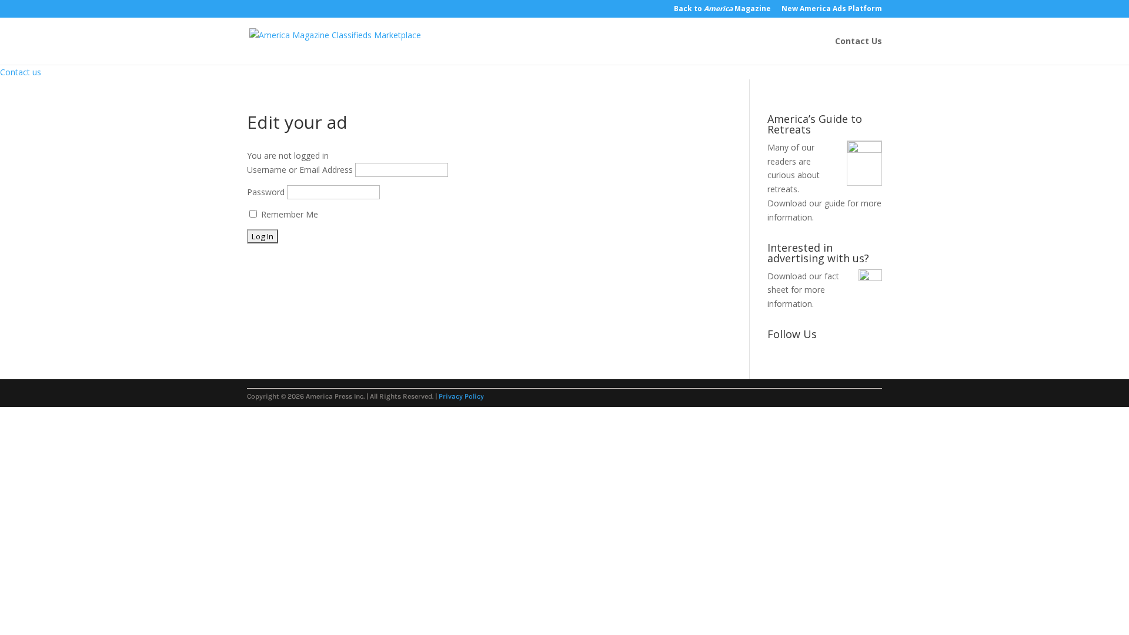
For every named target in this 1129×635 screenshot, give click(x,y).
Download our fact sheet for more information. (803, 290)
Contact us (20, 72)
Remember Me (288, 214)
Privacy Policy (461, 396)
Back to (722, 9)
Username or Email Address (300, 169)
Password (266, 192)
